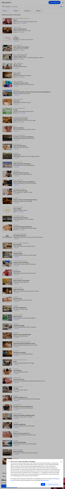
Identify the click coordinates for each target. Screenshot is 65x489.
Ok (43, 484)
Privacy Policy (45, 480)
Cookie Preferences (53, 484)
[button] (61, 461)
